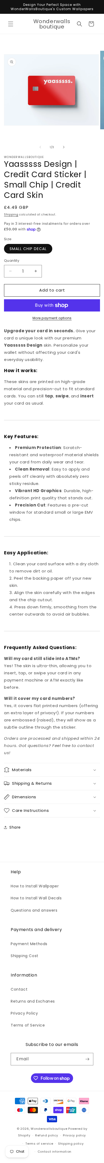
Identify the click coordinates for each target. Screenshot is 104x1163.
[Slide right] (64, 147)
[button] (11, 24)
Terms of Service (28, 1025)
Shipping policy (71, 1143)
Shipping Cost (24, 955)
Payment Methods (29, 943)
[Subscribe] (87, 1059)
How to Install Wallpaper (35, 886)
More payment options (52, 318)
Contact (19, 989)
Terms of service (39, 1143)
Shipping (11, 215)
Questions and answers (34, 910)
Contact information (54, 1151)
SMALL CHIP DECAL (28, 248)
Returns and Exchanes (33, 1001)
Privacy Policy (24, 1013)
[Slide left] (40, 147)
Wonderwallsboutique (49, 1129)
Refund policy (46, 1135)
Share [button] (15, 827)
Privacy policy (74, 1135)
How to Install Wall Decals (36, 898)
